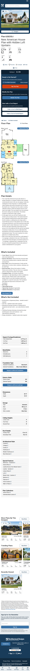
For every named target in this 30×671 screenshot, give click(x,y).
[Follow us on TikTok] (21, 653)
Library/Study (6, 471)
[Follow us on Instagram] (13, 653)
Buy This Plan (15, 86)
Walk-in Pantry (6, 483)
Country (5, 447)
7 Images (15, 31)
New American (6, 454)
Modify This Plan (15, 97)
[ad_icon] (2, 5)
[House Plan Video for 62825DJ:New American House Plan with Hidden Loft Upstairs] (3, 576)
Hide (26, 64)
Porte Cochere (6, 481)
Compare (20, 64)
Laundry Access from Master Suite (11, 466)
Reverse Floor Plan (24, 128)
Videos (5, 120)
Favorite (13, 64)
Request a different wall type (15, 385)
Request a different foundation (15, 370)
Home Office (6, 464)
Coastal (5, 443)
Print (16, 68)
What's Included (14, 120)
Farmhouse (6, 449)
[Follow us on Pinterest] (9, 653)
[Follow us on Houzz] (11, 653)
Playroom (5, 479)
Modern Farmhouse (8, 451)
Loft (4, 473)
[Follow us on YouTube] (19, 653)
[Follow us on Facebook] (15, 653)
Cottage (5, 445)
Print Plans (25, 123)
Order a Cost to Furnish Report (15, 113)
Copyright (24, 661)
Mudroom (5, 477)
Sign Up (15, 627)
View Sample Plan (7, 293)
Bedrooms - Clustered (8, 462)
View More (24, 519)
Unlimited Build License (9, 494)
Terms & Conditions (16, 661)
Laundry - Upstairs (7, 469)
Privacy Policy (6, 661)
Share (6, 64)
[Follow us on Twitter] (17, 653)
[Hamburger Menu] (2, 668)
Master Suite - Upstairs (8, 475)
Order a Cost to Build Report (15, 109)
